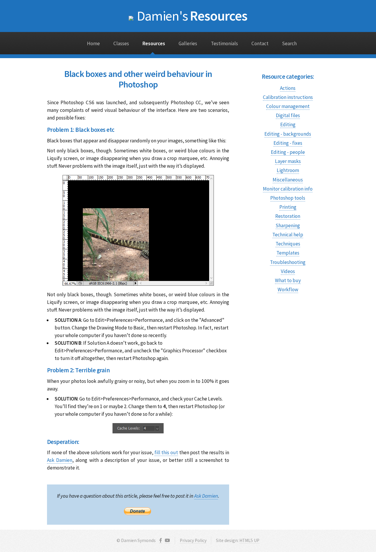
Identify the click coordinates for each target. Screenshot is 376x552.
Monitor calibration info (288, 189)
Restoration (287, 216)
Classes (121, 43)
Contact (259, 43)
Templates (287, 253)
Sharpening (288, 225)
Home (93, 43)
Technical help (287, 234)
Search (289, 43)
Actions (288, 88)
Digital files (288, 115)
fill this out (166, 452)
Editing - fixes (287, 143)
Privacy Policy (193, 540)
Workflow (288, 289)
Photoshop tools (287, 198)
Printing (287, 207)
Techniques (288, 243)
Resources (192, 15)
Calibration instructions (288, 97)
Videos (288, 271)
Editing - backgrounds (287, 134)
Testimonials (224, 43)
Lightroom (288, 170)
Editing (288, 124)
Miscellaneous (288, 179)
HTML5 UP (249, 540)
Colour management (288, 106)
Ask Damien (59, 460)
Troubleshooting (288, 262)
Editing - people (288, 152)
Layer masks (288, 161)
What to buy (288, 280)
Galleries (188, 43)
